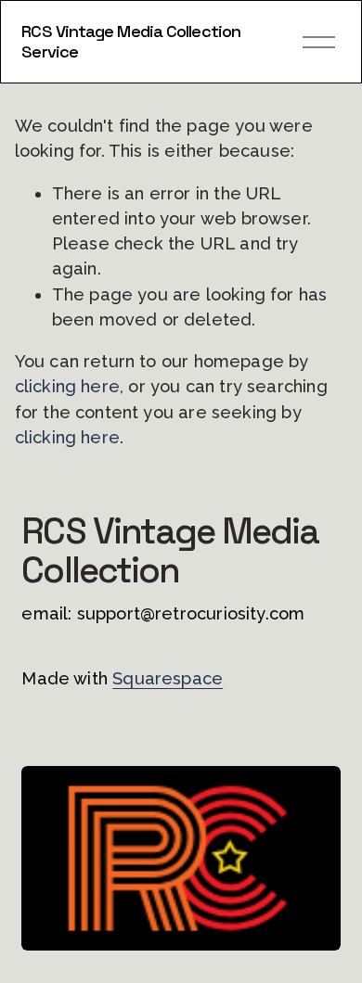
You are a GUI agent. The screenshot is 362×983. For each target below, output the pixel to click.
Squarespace (167, 678)
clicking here (67, 386)
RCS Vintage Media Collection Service (130, 41)
